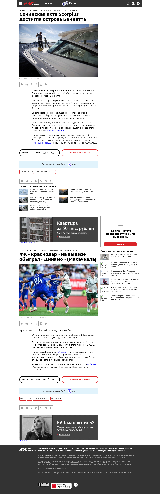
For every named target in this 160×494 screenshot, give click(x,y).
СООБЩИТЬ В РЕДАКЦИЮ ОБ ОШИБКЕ (111, 451)
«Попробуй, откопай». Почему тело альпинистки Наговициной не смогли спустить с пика (125, 281)
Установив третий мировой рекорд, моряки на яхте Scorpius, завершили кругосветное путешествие (77, 201)
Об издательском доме (47, 448)
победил (91, 364)
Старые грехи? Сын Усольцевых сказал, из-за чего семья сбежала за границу (125, 273)
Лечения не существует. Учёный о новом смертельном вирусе (124, 255)
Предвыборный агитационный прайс (80, 451)
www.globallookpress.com (34, 78)
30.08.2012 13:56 (25, 10)
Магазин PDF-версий (90, 448)
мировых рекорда (41, 143)
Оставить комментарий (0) (80, 153)
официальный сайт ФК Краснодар (33, 318)
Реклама (75, 448)
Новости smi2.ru (28, 243)
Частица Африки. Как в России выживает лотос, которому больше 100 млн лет (125, 298)
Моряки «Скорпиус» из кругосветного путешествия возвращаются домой (41, 208)
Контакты (59, 451)
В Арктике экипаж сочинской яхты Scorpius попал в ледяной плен (42, 192)
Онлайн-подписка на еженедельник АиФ (116, 448)
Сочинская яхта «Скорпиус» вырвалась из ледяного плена (81, 191)
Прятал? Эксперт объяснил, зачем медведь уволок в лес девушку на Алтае (124, 265)
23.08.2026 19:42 (26, 250)
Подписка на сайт (45, 451)
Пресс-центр (64, 448)
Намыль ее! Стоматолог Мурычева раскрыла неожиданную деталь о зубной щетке (124, 289)
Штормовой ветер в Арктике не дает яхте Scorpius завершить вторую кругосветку (42, 200)
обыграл (62, 352)
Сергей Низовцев (54, 130)
